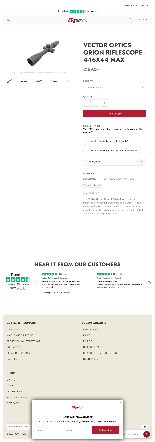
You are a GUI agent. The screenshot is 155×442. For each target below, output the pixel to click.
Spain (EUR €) (129, 5)
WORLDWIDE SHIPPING (20, 335)
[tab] (90, 179)
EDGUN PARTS (90, 359)
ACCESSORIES (14, 391)
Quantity (87, 96)
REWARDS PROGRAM (18, 353)
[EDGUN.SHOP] (77, 20)
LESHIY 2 (87, 335)
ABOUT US (12, 329)
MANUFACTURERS (17, 397)
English (142, 5)
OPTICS (11, 379)
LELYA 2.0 (87, 341)
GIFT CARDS (13, 403)
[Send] (146, 434)
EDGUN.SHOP (19, 434)
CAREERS (12, 359)
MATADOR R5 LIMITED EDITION (99, 353)
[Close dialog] (120, 402)
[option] (40, 54)
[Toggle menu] (10, 20)
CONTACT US (14, 347)
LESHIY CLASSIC (91, 329)
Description (89, 173)
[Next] (72, 50)
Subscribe (105, 430)
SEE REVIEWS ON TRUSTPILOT (23, 341)
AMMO (10, 385)
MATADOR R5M (90, 347)
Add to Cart (115, 113)
